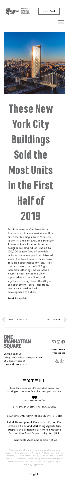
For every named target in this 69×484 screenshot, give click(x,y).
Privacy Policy (58, 349)
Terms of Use (58, 353)
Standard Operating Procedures (34, 407)
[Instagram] (58, 342)
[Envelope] (54, 342)
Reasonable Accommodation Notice (34, 440)
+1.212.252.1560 (12, 354)
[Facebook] (63, 342)
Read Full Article (18, 298)
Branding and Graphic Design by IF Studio (34, 416)
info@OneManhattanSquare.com (23, 357)
